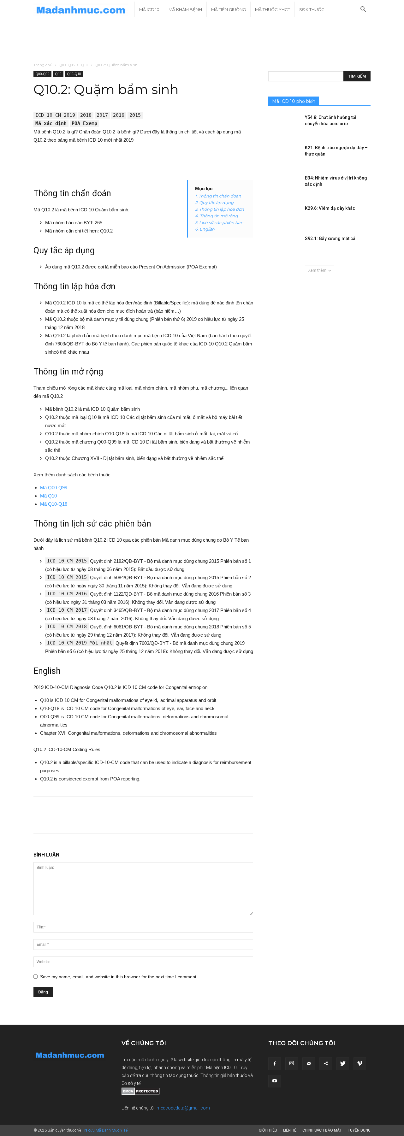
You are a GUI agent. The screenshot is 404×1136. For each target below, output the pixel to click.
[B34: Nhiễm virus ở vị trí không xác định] (284, 186)
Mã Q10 (48, 495)
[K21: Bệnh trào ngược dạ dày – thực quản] (284, 155)
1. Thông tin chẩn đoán (218, 195)
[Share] (325, 1063)
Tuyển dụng (359, 1130)
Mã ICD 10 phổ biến (293, 101)
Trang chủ (42, 64)
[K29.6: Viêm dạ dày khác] (284, 216)
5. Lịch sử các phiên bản (219, 222)
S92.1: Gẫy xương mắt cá (330, 238)
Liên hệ (289, 1130)
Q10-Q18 (66, 64)
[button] (363, 10)
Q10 (84, 64)
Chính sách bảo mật (322, 1130)
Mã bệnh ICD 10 (221, 1067)
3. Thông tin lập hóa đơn (219, 209)
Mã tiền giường (228, 9)
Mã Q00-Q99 (53, 487)
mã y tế (244, 1059)
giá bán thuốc (233, 1075)
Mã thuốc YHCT (272, 9)
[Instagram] (291, 1063)
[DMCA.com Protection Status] (141, 1093)
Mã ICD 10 (149, 9)
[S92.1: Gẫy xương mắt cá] (284, 246)
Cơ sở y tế (131, 1083)
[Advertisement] (202, 41)
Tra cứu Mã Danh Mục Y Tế (105, 1130)
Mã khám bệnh (185, 9)
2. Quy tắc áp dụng (214, 202)
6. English (205, 229)
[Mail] (308, 1063)
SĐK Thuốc (311, 9)
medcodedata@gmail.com (183, 1107)
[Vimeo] (360, 1063)
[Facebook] (274, 1063)
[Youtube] (274, 1081)
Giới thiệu (268, 1130)
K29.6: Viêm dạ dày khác (330, 208)
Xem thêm (317, 270)
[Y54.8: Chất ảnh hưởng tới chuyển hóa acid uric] (284, 125)
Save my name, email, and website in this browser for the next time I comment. (119, 976)
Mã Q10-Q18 (53, 504)
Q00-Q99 (42, 74)
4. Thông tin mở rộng (216, 215)
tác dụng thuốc (184, 1075)
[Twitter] (342, 1063)
